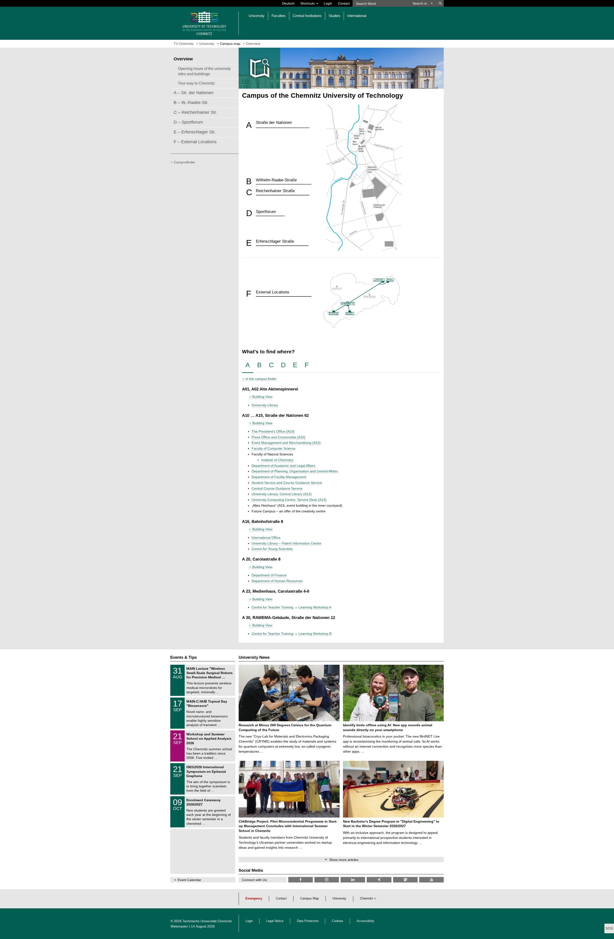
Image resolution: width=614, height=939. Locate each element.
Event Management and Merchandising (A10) (286, 443)
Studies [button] (334, 16)
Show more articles (343, 860)
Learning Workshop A (315, 607)
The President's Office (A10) (273, 431)
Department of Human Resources (277, 581)
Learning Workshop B (315, 634)
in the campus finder (261, 379)
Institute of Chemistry (277, 460)
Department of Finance (269, 575)
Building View (262, 397)
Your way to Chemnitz (196, 83)
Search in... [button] (422, 3)
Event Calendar (189, 880)
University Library (265, 405)
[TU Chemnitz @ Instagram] (326, 879)
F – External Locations (195, 141)
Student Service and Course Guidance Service (287, 483)
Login (328, 3)
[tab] (247, 365)
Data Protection (308, 921)
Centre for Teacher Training (272, 607)
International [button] (356, 16)
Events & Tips (183, 657)
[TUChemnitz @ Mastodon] (405, 879)
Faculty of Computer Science (273, 448)
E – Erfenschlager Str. (195, 132)
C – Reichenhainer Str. (195, 112)
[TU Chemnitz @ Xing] (379, 879)
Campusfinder (184, 162)
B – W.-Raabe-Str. (191, 102)
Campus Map (309, 898)
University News (254, 657)
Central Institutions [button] (307, 16)
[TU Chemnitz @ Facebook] (300, 879)
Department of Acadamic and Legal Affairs (283, 466)
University (339, 898)
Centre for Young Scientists (272, 549)
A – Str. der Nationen (193, 92)
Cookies (337, 921)
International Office (266, 537)
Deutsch (288, 3)
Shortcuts (308, 3)
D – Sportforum (188, 122)
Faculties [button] (279, 16)
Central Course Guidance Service (277, 488)
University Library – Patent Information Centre (286, 543)
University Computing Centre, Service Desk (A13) (289, 500)
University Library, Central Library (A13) (282, 494)
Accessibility (365, 921)
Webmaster (179, 926)
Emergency (253, 898)
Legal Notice (274, 921)
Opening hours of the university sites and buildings (204, 71)
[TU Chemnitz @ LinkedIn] (353, 879)
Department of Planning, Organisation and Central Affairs (295, 471)
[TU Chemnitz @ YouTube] (431, 879)
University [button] (257, 16)
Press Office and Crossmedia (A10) (278, 437)
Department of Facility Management (279, 477)
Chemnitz (366, 898)
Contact (344, 3)
